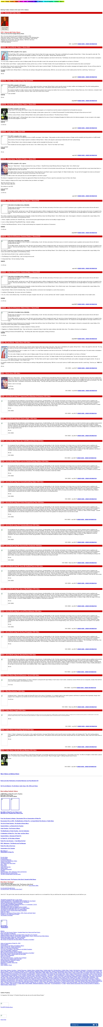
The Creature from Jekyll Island (8, 863)
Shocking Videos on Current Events (9, 873)
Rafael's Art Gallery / (48, 980)
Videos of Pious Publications (7, 955)
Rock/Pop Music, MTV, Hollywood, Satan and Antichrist (14, 871)
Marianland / (75, 976)
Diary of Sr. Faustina (5, 956)
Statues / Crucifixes (11, 970)
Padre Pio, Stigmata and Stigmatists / (53, 982)
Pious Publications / (55, 978)
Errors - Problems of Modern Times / (27, 975)
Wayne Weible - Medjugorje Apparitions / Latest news (37, 983)
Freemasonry (4, 865)
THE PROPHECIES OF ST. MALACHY (10, 905)
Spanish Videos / (26, 982)
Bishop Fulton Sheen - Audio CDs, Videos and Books (13, 937)
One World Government (6, 869)
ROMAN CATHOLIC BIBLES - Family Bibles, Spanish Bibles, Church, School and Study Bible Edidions (25, 936)
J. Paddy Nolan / (21, 983)
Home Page (3, 1019)
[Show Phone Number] (97, 1025)
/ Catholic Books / (39, 970)
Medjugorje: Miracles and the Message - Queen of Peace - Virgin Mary (31, 977)
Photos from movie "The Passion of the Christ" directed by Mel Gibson (18, 879)
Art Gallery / (77, 971)
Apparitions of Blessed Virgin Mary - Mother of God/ (47, 971)
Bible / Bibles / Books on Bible (50, 972)
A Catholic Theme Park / (90, 972)
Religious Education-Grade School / (83, 980)
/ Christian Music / (57, 970)
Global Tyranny (4, 868)
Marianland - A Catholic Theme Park (9, 962)
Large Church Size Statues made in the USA (11, 959)
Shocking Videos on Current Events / (13, 982)
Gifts (90, 975)
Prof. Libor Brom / (57, 980)
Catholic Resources (21, 970)
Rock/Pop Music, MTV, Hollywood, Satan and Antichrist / (20, 981)
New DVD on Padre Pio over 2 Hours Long (11, 812)
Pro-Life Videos (4, 857)
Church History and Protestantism (27, 973)
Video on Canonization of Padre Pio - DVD (10, 943)
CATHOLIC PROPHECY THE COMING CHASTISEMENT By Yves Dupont (18, 901)
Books (70, 972)
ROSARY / (37, 981)
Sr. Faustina (40, 982)
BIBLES (2, 931)
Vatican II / (3, 983)
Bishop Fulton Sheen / (63, 972)
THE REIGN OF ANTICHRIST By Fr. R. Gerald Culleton (14, 909)
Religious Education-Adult (68, 980)
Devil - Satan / (66, 973)
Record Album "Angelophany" (4, 927)
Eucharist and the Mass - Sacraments (45, 975)
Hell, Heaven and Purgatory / (20, 976)
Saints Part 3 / (57, 981)
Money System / (66, 977)
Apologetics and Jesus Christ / (66, 971)
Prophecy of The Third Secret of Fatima (10, 914)
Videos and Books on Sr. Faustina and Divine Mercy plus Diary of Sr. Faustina (19, 934)
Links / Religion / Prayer (6, 965)
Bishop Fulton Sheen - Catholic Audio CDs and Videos (13, 954)
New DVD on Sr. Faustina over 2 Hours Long (12, 813)
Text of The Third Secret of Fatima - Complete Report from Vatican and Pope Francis (20, 932)
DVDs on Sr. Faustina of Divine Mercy (9, 948)
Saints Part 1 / (43, 981)
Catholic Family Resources (76, 973)
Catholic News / (65, 970)
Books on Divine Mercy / (78, 972)
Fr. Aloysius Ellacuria (70, 975)
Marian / (80, 976)
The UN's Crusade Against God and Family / (88, 982)
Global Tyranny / (5, 976)
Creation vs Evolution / (41, 973)
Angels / (71, 970)
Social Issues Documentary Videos (9, 861)
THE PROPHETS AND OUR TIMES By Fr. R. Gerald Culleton (15, 908)
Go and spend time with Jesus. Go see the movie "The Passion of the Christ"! (11, 888)
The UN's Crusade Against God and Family (11, 874)
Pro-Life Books (4, 858)
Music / (80, 977)
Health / (11, 976)
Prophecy (3, 870)
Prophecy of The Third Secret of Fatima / (33, 980)
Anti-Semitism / (77, 970)
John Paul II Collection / (41, 976)
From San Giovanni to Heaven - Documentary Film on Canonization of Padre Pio (21, 818)
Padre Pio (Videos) (5, 911)
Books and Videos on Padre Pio (8, 933)
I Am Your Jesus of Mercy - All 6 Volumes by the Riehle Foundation (16, 949)
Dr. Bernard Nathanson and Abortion (9, 975)
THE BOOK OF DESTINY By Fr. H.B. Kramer (11, 899)
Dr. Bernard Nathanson (6, 859)
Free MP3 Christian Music (7, 1007)
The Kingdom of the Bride (7, 915)
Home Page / (4, 970)
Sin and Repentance (56, 983)
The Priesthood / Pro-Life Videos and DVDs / (70, 978)
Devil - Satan (4, 864)
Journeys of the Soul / (58, 976)
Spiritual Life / (33, 982)
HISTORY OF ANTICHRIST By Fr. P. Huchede (11, 903)
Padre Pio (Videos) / (36, 978)
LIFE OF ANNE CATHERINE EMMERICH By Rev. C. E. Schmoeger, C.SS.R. (19, 904)
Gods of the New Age (6, 867)
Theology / (64, 982)
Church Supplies (4, 944)
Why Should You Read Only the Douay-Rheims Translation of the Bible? (17, 939)
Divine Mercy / (86, 973)
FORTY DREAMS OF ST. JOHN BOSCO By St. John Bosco (15, 902)
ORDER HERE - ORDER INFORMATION (87, 44)
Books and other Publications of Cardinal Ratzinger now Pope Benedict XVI (19, 780)
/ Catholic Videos (31, 970)
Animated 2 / (90, 970)
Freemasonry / (79, 975)
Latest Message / (68, 976)
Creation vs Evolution (6, 862)
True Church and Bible (72, 982)
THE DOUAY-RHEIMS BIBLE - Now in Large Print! (12, 938)
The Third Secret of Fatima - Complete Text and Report (13, 957)
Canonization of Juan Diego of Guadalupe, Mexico (12, 945)
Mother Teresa (4, 963)
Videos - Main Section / (11, 983)
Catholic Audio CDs (48, 970)
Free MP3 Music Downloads (7, 961)
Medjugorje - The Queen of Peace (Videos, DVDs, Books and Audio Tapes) (18, 913)
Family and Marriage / (59, 975)
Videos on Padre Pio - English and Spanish (11, 947)
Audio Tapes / (83, 971)
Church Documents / (14, 973)
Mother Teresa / (74, 977)
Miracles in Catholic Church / (55, 977)
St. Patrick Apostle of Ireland (67, 981)
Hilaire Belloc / (39, 972)
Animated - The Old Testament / (27, 971)
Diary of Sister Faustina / (96, 973)
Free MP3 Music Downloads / (89, 977)
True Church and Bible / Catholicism (9, 950)
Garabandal (85, 975)
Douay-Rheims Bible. (34, 885)
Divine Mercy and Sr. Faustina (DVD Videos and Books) (14, 910)
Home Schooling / (31, 976)
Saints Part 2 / (50, 981)
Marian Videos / (86, 976)
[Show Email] (94, 1025)
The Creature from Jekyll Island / (55, 973)
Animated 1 (83, 970)
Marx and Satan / (10, 977)
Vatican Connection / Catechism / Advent (10, 960)
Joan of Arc (49, 976)
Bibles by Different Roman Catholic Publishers (11, 951)
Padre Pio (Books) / (46, 978)
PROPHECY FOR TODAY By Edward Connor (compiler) (14, 907)
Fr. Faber (64, 983)
